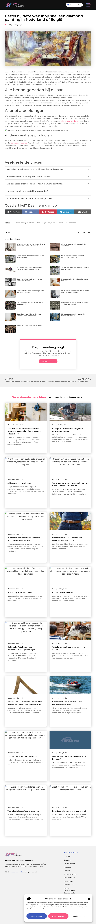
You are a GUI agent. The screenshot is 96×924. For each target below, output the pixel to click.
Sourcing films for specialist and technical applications (72, 256)
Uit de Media (68, 881)
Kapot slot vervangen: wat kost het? (29, 326)
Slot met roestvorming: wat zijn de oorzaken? (73, 245)
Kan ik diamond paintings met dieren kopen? (48, 176)
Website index (69, 885)
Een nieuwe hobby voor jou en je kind (69, 811)
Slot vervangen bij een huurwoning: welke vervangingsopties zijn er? (29, 268)
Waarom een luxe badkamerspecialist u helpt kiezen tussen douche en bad (31, 245)
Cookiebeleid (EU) (70, 874)
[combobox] (74, 5)
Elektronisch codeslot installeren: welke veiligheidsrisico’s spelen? (75, 291)
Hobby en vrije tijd (14, 25)
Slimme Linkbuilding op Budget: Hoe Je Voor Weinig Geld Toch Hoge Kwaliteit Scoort (71, 894)
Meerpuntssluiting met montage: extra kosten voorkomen (30, 291)
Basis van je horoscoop (62, 592)
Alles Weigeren (58, 916)
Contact (67, 871)
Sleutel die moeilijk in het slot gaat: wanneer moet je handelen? (29, 315)
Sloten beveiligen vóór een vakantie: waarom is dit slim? (29, 280)
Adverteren (68, 867)
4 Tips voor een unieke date (19, 483)
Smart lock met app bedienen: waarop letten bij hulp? (30, 256)
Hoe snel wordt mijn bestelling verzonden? (48, 191)
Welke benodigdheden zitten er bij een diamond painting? (48, 169)
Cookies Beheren (80, 916)
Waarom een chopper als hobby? (22, 756)
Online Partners (69, 863)
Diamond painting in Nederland (63, 223)
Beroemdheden (69, 878)
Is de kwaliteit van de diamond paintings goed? (48, 198)
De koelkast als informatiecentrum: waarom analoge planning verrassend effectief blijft (24, 431)
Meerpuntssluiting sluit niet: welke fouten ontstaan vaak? (73, 315)
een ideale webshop (19, 143)
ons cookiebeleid (51, 909)
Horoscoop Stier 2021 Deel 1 (19, 592)
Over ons (67, 856)
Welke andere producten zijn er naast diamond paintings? (48, 184)
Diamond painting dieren (40, 223)
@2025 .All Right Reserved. (21, 872)
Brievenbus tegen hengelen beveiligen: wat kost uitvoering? (75, 303)
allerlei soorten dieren (70, 121)
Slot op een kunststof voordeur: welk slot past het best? (75, 268)
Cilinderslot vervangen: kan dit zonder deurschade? (30, 303)
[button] (89, 899)
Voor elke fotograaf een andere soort (23, 811)
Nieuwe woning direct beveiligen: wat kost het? (74, 280)
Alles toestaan (36, 916)
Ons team (67, 860)
